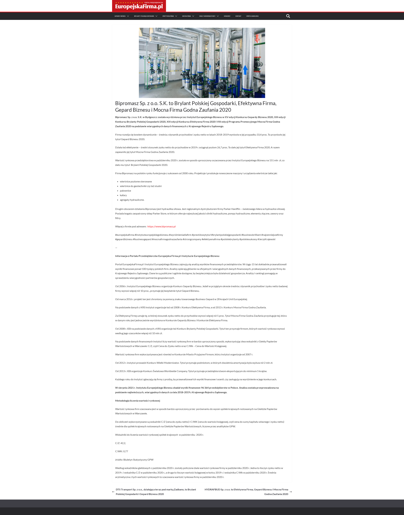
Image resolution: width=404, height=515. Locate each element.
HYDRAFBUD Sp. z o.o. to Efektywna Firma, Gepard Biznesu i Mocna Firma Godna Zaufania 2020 (246, 491)
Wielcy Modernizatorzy (207, 16)
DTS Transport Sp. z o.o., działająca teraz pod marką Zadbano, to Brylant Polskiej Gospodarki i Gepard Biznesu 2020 (156, 491)
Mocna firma (186, 16)
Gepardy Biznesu (120, 16)
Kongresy (227, 16)
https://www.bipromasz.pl (161, 226)
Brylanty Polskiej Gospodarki (144, 16)
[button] (127, 16)
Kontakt (238, 16)
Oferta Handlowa (252, 16)
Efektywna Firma (168, 16)
